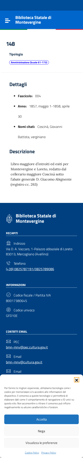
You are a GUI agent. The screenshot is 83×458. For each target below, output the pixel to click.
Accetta (41, 419)
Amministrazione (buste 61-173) (29, 62)
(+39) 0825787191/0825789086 (30, 269)
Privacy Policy (48, 453)
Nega (41, 431)
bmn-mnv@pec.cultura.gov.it (27, 347)
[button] (76, 380)
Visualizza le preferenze (41, 442)
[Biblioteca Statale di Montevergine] (9, 218)
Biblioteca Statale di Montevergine (36, 218)
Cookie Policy (32, 453)
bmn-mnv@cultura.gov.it (24, 362)
